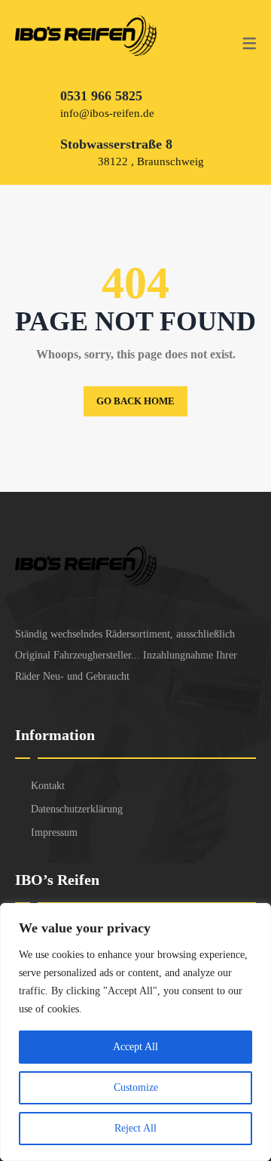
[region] (135, 1032)
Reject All (135, 1128)
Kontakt (48, 785)
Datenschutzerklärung (77, 809)
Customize (136, 1087)
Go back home (135, 401)
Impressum (54, 832)
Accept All (135, 1046)
